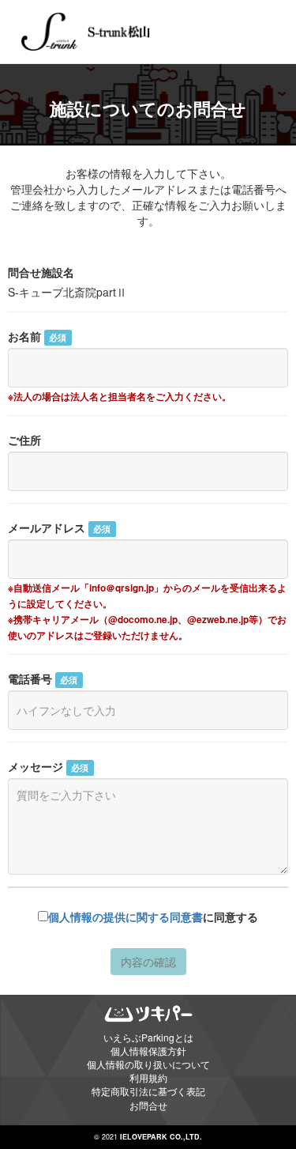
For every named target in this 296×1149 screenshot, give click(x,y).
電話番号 (42, 678)
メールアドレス (59, 527)
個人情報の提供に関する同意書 (125, 916)
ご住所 (24, 440)
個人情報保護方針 (148, 1050)
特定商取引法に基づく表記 (148, 1091)
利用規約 (148, 1077)
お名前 (37, 336)
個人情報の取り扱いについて (148, 1064)
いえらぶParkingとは (148, 1037)
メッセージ (48, 766)
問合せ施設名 (41, 272)
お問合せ (148, 1105)
